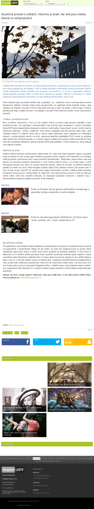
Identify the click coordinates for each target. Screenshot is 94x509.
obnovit (68, 3)
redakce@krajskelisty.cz (30, 277)
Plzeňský (28, 458)
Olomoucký (38, 461)
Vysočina (79, 458)
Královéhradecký (61, 458)
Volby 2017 (7, 333)
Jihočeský (21, 458)
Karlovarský (36, 458)
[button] (33, 3)
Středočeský (13, 458)
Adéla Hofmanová (16, 325)
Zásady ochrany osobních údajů (17, 501)
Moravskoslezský (48, 461)
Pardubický (71, 458)
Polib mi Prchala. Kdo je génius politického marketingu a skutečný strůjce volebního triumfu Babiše (60, 191)
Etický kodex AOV (33, 501)
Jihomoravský (88, 458)
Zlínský (57, 461)
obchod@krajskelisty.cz (40, 486)
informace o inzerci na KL (41, 493)
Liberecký (51, 458)
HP (17, 333)
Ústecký (44, 458)
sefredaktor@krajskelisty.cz (42, 476)
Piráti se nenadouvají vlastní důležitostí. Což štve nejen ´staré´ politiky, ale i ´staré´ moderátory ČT (59, 219)
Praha (6, 458)
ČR (1, 458)
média (24, 333)
